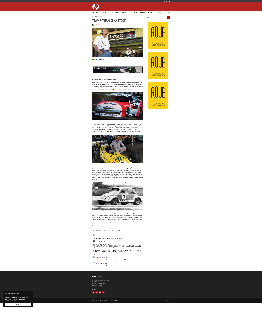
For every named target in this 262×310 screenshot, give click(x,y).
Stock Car (104, 230)
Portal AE (111, 12)
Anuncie (112, 300)
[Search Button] (154, 12)
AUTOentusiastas (95, 300)
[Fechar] (31, 292)
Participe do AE (115, 1)
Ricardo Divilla (98, 230)
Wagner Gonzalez (99, 24)
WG (117, 24)
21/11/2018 (107, 24)
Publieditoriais (109, 1)
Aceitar (17, 304)
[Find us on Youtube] (164, 1)
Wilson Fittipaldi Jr (112, 230)
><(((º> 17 (168, 300)
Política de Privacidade (11, 300)
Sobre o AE (97, 1)
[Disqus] (117, 251)
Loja (105, 1)
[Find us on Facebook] (93, 292)
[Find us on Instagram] (166, 1)
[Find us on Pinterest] (169, 1)
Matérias (96, 16)
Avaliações (104, 12)
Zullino (118, 230)
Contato (120, 1)
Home (93, 1)
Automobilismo (101, 16)
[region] (18, 299)
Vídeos (129, 12)
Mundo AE (124, 12)
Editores (101, 1)
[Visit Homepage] (95, 6)
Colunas (117, 12)
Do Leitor (135, 12)
